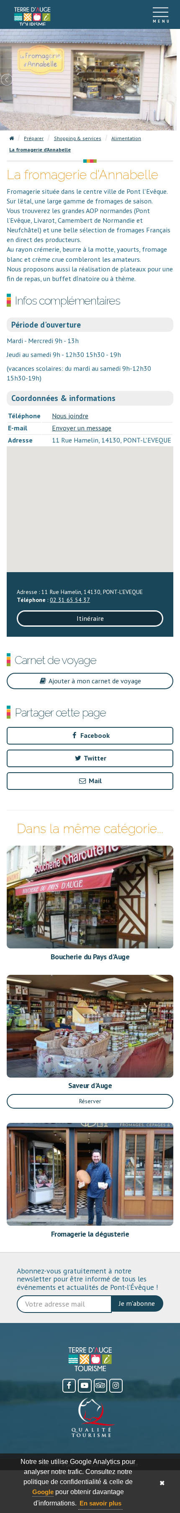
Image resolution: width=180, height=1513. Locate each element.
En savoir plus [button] (100, 1503)
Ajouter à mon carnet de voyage (94, 681)
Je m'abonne (137, 1303)
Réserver (90, 1101)
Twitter (94, 758)
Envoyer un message (81, 428)
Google (43, 1491)
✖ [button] (162, 1483)
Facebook (94, 735)
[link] (32, 17)
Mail (94, 780)
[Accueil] (32, 15)
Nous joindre (70, 415)
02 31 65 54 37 (70, 600)
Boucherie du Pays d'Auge (90, 956)
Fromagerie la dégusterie (90, 1234)
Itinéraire (90, 618)
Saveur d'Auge (90, 1085)
